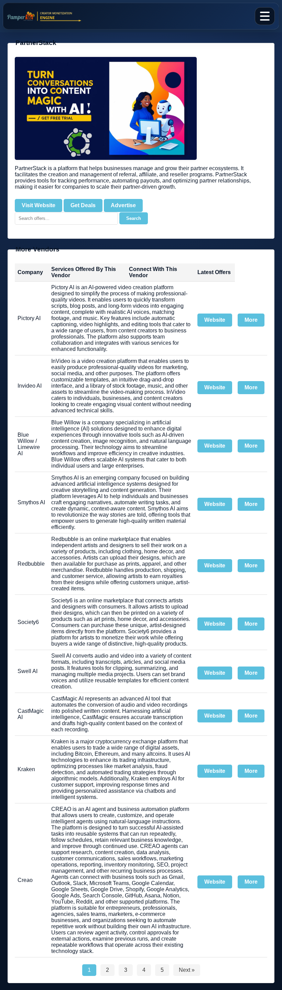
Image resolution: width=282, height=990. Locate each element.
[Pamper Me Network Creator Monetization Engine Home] (46, 16)
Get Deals (83, 205)
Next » (187, 970)
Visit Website (38, 205)
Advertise (123, 205)
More (251, 320)
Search (133, 218)
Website (214, 320)
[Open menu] (265, 16)
